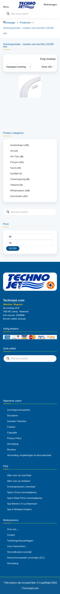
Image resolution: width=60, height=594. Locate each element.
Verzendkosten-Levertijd (19, 552)
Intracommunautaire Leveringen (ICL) (26, 557)
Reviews (11, 449)
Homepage (9, 22)
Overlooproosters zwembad (21, 486)
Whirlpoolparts (17, 190)
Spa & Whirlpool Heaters (19, 509)
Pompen (14, 162)
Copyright (12, 432)
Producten (25, 22)
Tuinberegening (17, 179)
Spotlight (14, 173)
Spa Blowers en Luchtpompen (22, 503)
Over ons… (13, 529)
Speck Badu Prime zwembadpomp (24, 498)
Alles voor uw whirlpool (18, 481)
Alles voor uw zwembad (19, 475)
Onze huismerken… (17, 546)
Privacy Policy (14, 438)
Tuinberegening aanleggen (20, 540)
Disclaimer (12, 415)
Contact (11, 535)
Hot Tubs (14, 156)
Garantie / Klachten (16, 421)
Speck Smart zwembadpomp (21, 492)
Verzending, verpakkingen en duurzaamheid (29, 455)
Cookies (11, 427)
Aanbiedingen (17, 145)
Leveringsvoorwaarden (18, 410)
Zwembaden (16, 196)
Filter (13, 248)
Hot (12, 150)
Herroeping (12, 444)
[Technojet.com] (26, 4)
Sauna (13, 167)
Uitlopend (15, 184)
